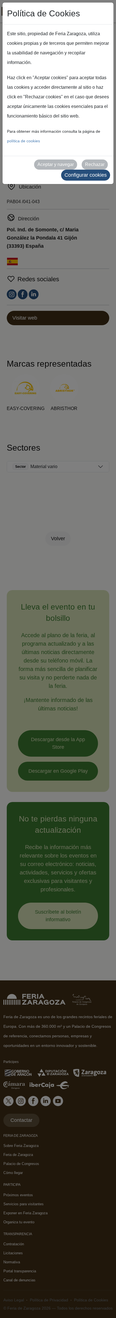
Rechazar (94, 164)
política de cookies (23, 141)
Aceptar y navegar (55, 164)
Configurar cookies (85, 175)
